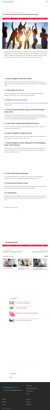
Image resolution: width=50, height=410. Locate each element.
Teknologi (4, 401)
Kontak (27, 393)
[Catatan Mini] (7, 1)
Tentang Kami (29, 385)
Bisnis (3, 404)
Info (4, 12)
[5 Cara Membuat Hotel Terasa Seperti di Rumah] (25, 263)
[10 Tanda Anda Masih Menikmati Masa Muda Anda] (25, 35)
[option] (10, 264)
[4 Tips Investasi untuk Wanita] (12, 307)
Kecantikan (26, 301)
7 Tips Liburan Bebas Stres (8, 268)
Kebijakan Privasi (29, 391)
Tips (32, 301)
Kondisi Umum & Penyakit (33, 318)
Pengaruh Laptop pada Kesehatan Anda (23, 320)
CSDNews (6, 16)
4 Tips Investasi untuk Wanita (21, 308)
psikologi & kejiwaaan (11, 242)
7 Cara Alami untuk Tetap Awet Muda (23, 303)
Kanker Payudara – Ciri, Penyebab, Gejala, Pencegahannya (27, 313)
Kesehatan (9, 12)
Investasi (18, 306)
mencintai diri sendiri (19, 100)
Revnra (11, 377)
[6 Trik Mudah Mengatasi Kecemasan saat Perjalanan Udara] (40, 263)
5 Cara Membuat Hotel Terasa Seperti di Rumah (24, 268)
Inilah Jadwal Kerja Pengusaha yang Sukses (12, 251)
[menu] (47, 1)
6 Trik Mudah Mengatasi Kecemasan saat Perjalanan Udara (39, 268)
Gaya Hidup (19, 301)
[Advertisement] (25, 6)
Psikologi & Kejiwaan (19, 12)
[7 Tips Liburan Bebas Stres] (10, 263)
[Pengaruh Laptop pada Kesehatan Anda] (12, 320)
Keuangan (25, 306)
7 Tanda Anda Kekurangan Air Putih (39, 251)
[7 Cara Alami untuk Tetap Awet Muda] (12, 302)
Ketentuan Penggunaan (31, 388)
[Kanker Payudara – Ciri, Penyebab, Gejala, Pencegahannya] (12, 313)
